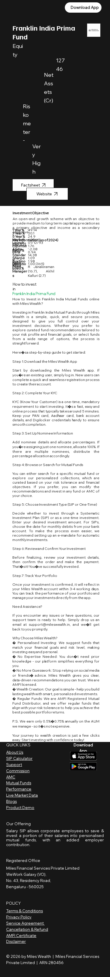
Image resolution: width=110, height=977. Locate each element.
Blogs (11, 801)
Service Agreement (25, 923)
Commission (18, 770)
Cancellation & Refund (27, 929)
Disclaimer (16, 941)
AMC (10, 777)
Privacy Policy (18, 917)
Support (14, 764)
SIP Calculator (19, 758)
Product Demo (20, 807)
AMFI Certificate (21, 935)
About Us (14, 752)
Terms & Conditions (24, 910)
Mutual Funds (18, 782)
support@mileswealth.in (49, 624)
